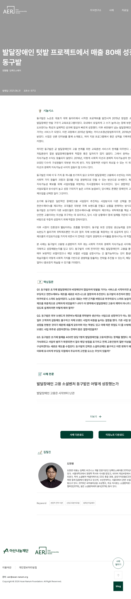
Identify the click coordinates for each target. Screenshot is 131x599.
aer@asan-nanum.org (17, 577)
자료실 (125, 10)
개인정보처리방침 (28, 567)
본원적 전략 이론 (57, 503)
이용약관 (6, 567)
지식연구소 (95, 10)
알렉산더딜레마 (88, 503)
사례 (111, 10)
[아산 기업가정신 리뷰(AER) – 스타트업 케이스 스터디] (14, 10)
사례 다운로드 (77, 434)
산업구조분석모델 (73, 503)
